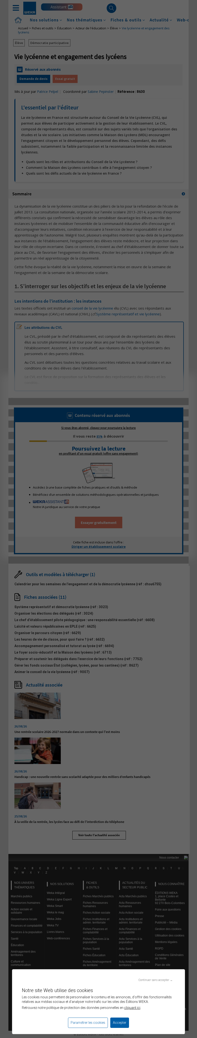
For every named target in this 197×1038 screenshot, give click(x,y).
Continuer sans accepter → (155, 980)
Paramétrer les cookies (88, 1022)
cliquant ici (132, 1008)
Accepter (119, 1022)
